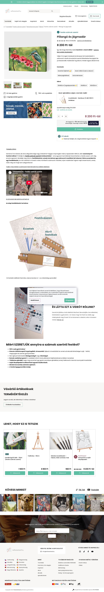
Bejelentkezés (65, 16)
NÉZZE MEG (90, 2)
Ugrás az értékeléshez (84, 41)
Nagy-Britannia (11, 570)
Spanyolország (23, 567)
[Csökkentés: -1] (58, 116)
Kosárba (80, 129)
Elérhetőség (84, 6)
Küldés (52, 536)
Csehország (10, 560)
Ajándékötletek (42, 575)
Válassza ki (16, 473)
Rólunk (76, 6)
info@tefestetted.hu (48, 551)
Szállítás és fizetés (66, 110)
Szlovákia (9, 562)
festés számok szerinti (33, 156)
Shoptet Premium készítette (81, 589)
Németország (11, 567)
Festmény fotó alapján (44, 565)
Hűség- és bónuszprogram (66, 573)
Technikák (41, 563)
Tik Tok (82, 490)
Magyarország (23, 560)
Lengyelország (11, 565)
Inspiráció (40, 568)
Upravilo (94, 589)
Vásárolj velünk (67, 6)
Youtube (95, 490)
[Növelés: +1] (66, 116)
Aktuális (40, 573)
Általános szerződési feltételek (67, 563)
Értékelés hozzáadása (13, 405)
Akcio (39, 570)
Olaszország (22, 565)
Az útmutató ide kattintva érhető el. (17, 199)
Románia (21, 562)
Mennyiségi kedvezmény (65, 570)
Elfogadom (69, 300)
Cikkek (80, 565)
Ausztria (21, 570)
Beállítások (35, 300)
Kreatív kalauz (83, 563)
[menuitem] (8, 21)
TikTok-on (60, 320)
